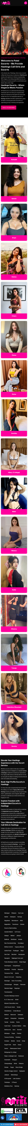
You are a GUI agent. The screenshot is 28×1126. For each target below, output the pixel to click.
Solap (23, 1041)
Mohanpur (7, 1033)
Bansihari (14, 954)
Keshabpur (21, 943)
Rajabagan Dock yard (17, 958)
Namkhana (13, 939)
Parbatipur (7, 1082)
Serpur (19, 1044)
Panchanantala (8, 992)
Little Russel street (9, 1007)
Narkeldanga (14, 1075)
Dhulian (6, 1067)
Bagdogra (17, 988)
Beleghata (21, 1018)
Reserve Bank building (10, 928)
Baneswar (13, 1014)
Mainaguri (7, 913)
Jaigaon (6, 1018)
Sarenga (19, 917)
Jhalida (17, 973)
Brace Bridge (19, 1067)
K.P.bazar (14, 1082)
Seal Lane (20, 913)
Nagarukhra (7, 924)
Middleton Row (8, 1086)
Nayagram (7, 958)
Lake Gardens (16, 1078)
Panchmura (15, 924)
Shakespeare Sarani (15, 1048)
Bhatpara (14, 913)
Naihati (6, 917)
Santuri (6, 1048)
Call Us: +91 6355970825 (9, 107)
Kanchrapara (7, 965)
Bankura (6, 1014)
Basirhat (19, 1029)
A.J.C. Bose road (8, 999)
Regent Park (7, 1044)
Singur (13, 1033)
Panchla (14, 969)
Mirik (21, 920)
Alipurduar (20, 969)
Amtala (20, 939)
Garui (14, 1029)
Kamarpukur (21, 954)
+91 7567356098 (21, 1124)
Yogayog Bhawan (19, 947)
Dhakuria (21, 1063)
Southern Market (16, 1026)
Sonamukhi (7, 1059)
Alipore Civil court (9, 977)
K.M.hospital (7, 1078)
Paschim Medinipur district (11, 996)
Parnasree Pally (8, 973)
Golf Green (17, 932)
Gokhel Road (7, 950)
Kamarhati (7, 969)
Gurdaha (12, 1022)
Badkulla (6, 939)
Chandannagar (8, 984)
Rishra (18, 1022)
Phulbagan (16, 950)
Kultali (16, 999)
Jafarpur (18, 935)
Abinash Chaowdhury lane (11, 1003)
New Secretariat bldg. (10, 943)
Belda (15, 1063)
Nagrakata (7, 920)
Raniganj (16, 984)
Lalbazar (6, 1075)
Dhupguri (14, 1059)
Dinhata (22, 924)
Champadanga (8, 1063)
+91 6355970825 (7, 1124)
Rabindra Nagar (8, 988)
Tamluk (6, 1022)
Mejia (22, 950)
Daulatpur (18, 1037)
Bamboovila (7, 1029)
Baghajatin (22, 1071)
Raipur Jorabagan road (10, 1056)
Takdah (19, 1007)
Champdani (13, 1018)
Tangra (12, 1067)
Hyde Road (7, 1026)
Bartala (13, 1041)
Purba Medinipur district (10, 962)
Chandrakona (7, 1011)
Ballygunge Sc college (10, 1052)
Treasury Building (9, 1037)
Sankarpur (20, 1014)
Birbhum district (8, 947)
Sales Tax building (16, 980)
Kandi (14, 1044)
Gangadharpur (16, 965)
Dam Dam (7, 954)
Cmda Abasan (17, 1011)
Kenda (18, 1041)
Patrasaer (22, 984)
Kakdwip (16, 1086)
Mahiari (13, 935)
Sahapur (6, 935)
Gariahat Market (8, 932)
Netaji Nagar (22, 962)
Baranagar (7, 980)
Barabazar (21, 1056)
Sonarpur (6, 1041)
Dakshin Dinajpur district (11, 1071)
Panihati (19, 1033)
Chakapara (13, 917)
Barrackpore (15, 920)
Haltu (24, 1026)
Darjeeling (18, 977)
